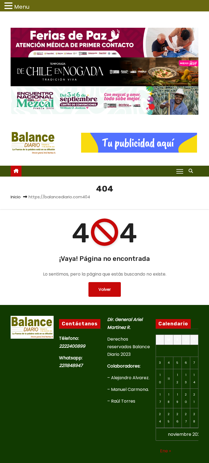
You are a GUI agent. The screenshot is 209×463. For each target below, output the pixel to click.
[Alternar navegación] (180, 171)
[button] (192, 171)
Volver (105, 289)
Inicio (16, 197)
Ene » (165, 451)
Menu (21, 7)
